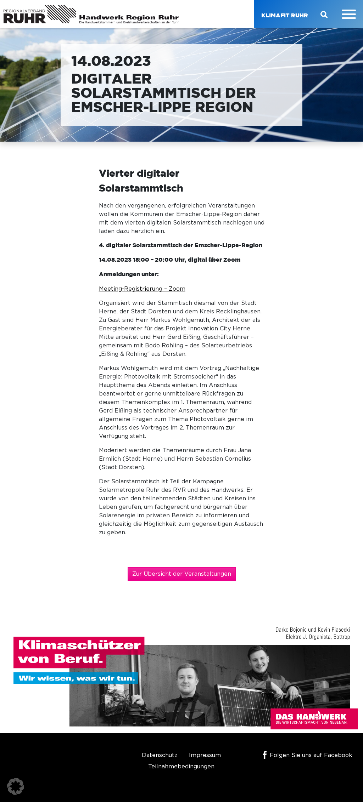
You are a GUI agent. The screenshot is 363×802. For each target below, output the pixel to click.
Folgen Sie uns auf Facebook (311, 755)
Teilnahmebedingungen (181, 766)
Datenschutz (160, 755)
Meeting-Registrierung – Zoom (142, 289)
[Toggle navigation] (349, 14)
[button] (15, 786)
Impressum (205, 755)
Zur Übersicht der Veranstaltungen (181, 574)
